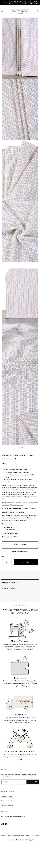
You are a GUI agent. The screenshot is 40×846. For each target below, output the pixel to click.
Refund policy (35, 835)
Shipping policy (30, 840)
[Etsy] (6, 824)
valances (30, 502)
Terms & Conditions (7, 805)
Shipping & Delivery (7, 796)
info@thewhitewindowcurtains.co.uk (13, 816)
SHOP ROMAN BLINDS (20, 551)
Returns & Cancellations (8, 801)
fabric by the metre (17, 505)
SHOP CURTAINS (20, 544)
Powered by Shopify (25, 835)
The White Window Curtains (13, 835)
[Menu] (2, 11)
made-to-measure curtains (18, 502)
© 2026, (3, 835)
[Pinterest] (2, 824)
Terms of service (20, 840)
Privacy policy (11, 840)
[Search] (34, 11)
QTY (3, 556)
